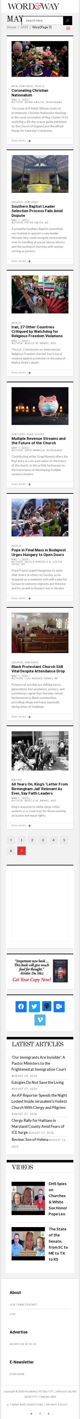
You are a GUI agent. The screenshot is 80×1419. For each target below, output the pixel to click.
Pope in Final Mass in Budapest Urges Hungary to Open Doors (39, 552)
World (39, 86)
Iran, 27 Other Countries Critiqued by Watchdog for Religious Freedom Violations (37, 331)
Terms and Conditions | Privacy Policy (39, 1404)
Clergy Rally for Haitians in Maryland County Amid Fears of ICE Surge (38, 1126)
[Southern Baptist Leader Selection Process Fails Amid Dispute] (40, 174)
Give (13, 1314)
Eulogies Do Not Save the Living (38, 1082)
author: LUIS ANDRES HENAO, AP (35, 678)
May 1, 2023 (20, 220)
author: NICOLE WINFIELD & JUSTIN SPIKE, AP (37, 563)
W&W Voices (35, 434)
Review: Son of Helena (30, 1139)
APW (15, 86)
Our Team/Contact (24, 1304)
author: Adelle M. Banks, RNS (34, 343)
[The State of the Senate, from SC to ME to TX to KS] (28, 1259)
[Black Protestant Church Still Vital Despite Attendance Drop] (40, 633)
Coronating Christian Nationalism (30, 92)
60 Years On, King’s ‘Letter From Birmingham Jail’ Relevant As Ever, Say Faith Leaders (40, 788)
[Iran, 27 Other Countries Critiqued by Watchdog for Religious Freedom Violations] (40, 294)
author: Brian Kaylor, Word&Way (37, 102)
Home (11, 27)
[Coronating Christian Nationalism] (40, 59)
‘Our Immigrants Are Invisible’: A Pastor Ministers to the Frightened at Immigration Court (39, 1063)
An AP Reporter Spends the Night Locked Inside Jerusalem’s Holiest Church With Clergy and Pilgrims (39, 1101)
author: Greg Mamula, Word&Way (37, 450)
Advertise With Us (23, 1344)
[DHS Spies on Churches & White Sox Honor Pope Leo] (28, 1213)
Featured (26, 86)
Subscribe (17, 1374)
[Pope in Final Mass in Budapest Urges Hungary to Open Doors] (40, 518)
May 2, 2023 (20, 99)
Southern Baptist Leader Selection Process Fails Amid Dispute (37, 211)
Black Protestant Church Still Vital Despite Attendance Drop (38, 668)
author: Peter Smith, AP (30, 222)
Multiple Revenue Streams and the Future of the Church (39, 440)
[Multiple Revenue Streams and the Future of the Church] (40, 406)
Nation (17, 780)
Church (17, 202)
